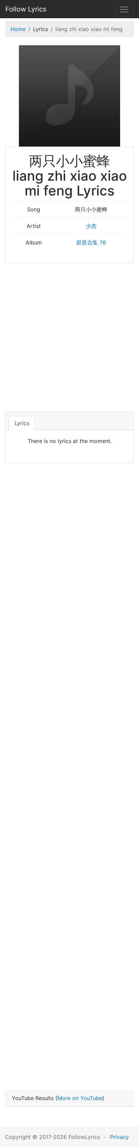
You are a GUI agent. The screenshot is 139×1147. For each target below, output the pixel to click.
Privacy (119, 1136)
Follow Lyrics (25, 9)
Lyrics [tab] (22, 423)
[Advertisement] (69, 336)
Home (18, 29)
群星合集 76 (91, 242)
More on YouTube (79, 1098)
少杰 (91, 226)
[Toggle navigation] (124, 9)
